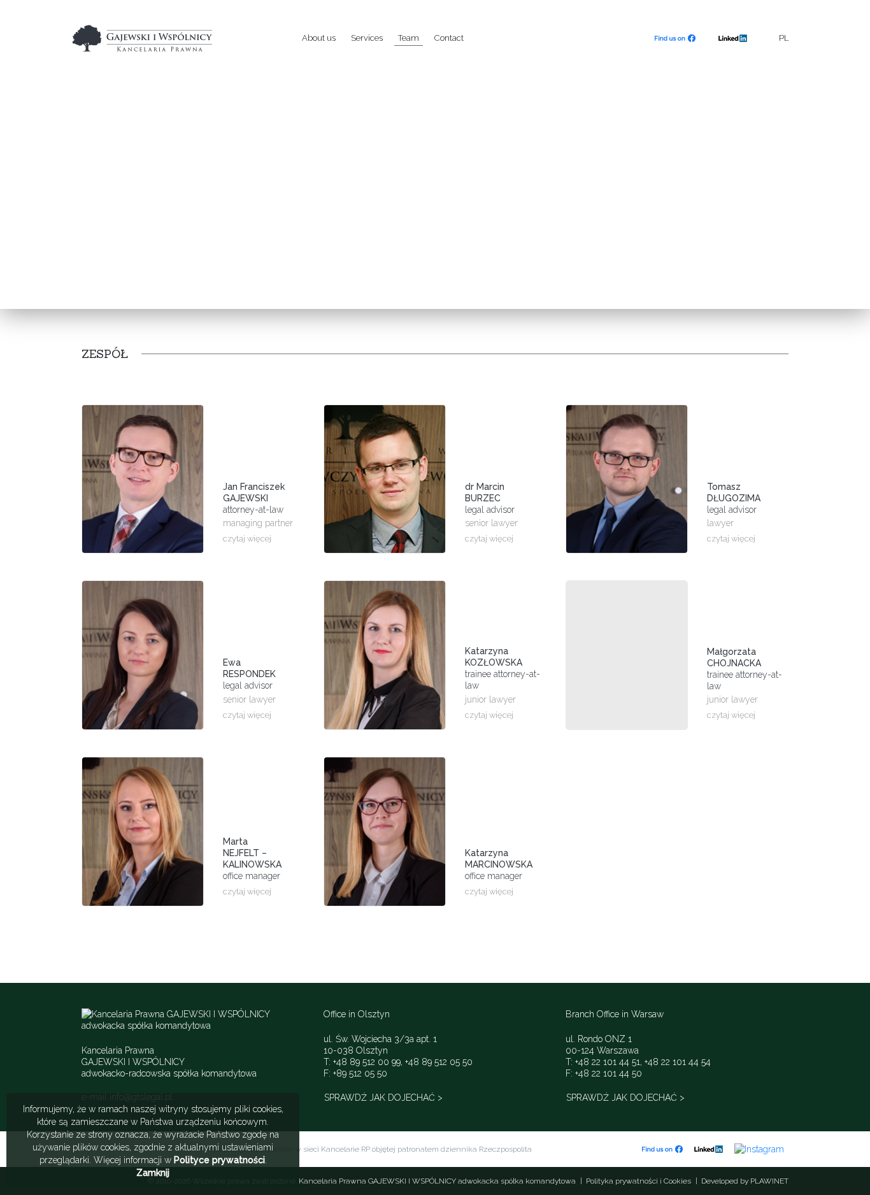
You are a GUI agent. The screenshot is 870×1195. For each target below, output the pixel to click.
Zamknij (152, 1173)
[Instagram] (759, 1148)
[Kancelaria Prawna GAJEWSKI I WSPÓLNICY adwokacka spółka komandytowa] (171, 37)
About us (319, 38)
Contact (449, 38)
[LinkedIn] (732, 38)
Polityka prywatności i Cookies (638, 1181)
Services (367, 38)
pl (784, 38)
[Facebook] (675, 38)
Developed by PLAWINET (744, 1181)
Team (408, 38)
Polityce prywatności (219, 1160)
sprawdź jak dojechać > (383, 1097)
